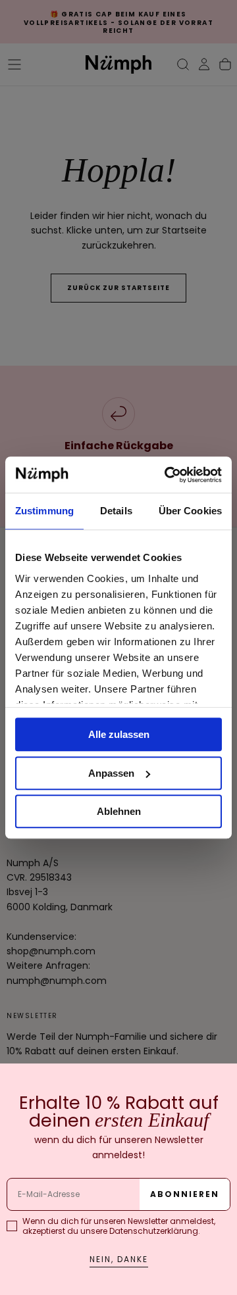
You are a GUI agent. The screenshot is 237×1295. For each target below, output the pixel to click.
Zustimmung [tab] (44, 510)
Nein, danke (119, 1259)
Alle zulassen (118, 734)
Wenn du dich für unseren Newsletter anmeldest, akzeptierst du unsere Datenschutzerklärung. (118, 1226)
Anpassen (111, 773)
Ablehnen (119, 811)
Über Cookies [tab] (190, 510)
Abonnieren (184, 1194)
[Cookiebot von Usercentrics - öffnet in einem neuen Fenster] (167, 474)
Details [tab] (116, 510)
